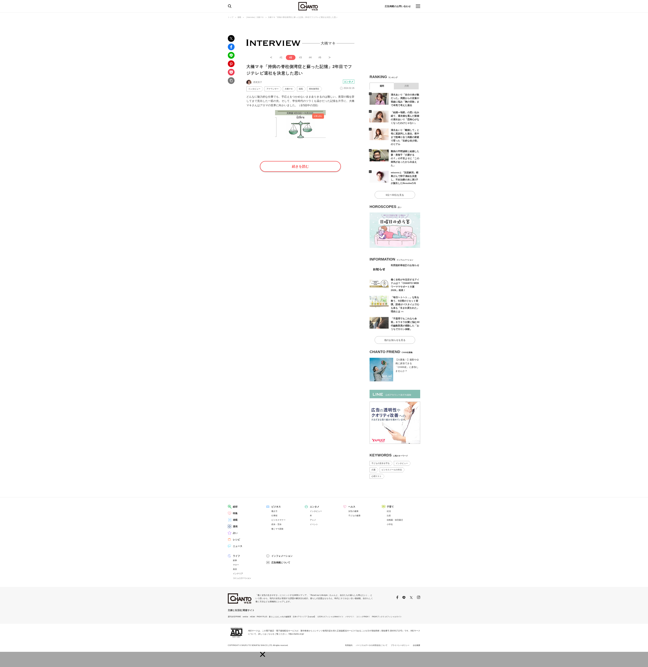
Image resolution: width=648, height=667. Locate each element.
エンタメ (348, 81)
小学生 (390, 524)
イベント (314, 524)
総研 (235, 506)
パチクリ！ (350, 617)
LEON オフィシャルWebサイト (331, 617)
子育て (390, 506)
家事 (235, 560)
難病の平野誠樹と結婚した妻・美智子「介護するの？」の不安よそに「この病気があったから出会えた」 (405, 158)
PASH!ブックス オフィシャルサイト (387, 617)
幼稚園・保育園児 (395, 520)
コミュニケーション (242, 578)
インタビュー (254, 89)
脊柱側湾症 (314, 89)
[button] (262, 654)
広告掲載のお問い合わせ (398, 6)
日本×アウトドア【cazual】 (304, 617)
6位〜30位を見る (395, 195)
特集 (235, 513)
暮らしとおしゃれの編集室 (280, 617)
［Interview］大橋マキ (254, 17)
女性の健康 (353, 511)
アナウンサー (272, 89)
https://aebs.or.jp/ (296, 634)
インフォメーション (282, 556)
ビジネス (276, 506)
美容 (235, 569)
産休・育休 (276, 524)
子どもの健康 (354, 515)
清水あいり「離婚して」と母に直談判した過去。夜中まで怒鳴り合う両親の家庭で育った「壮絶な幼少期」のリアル (405, 137)
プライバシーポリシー (400, 645)
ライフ (236, 556)
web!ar (245, 617)
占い (235, 533)
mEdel (252, 617)
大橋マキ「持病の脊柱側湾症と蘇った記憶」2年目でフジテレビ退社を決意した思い (303, 17)
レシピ (236, 539)
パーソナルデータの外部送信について (371, 645)
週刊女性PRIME (234, 617)
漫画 (235, 526)
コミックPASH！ (363, 617)
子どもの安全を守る (380, 463)
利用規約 (349, 645)
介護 (373, 470)
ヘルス (351, 506)
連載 (239, 17)
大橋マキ (289, 89)
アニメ (313, 520)
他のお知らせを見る (395, 340)
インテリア (238, 573)
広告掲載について (280, 562)
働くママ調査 (277, 529)
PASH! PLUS (262, 617)
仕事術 (274, 515)
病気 (301, 89)
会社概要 (416, 645)
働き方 (274, 511)
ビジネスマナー (278, 520)
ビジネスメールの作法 (392, 470)
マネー (236, 565)
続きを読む (300, 166)
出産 (389, 515)
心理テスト (376, 476)
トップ (230, 17)
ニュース (237, 546)
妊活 (389, 511)
